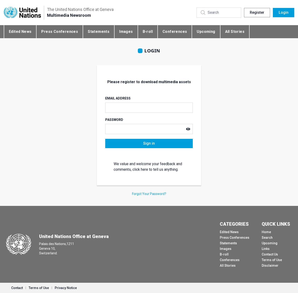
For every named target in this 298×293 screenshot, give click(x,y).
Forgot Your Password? (149, 194)
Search (267, 237)
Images (126, 31)
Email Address (118, 98)
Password (114, 120)
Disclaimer (270, 265)
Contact (17, 288)
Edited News (20, 31)
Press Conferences (59, 31)
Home (266, 232)
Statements (98, 31)
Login (283, 12)
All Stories (234, 31)
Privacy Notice (66, 288)
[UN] (22, 12)
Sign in (149, 143)
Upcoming (206, 31)
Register (257, 12)
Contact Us (270, 254)
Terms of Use (272, 260)
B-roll (148, 31)
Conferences (175, 31)
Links (266, 249)
